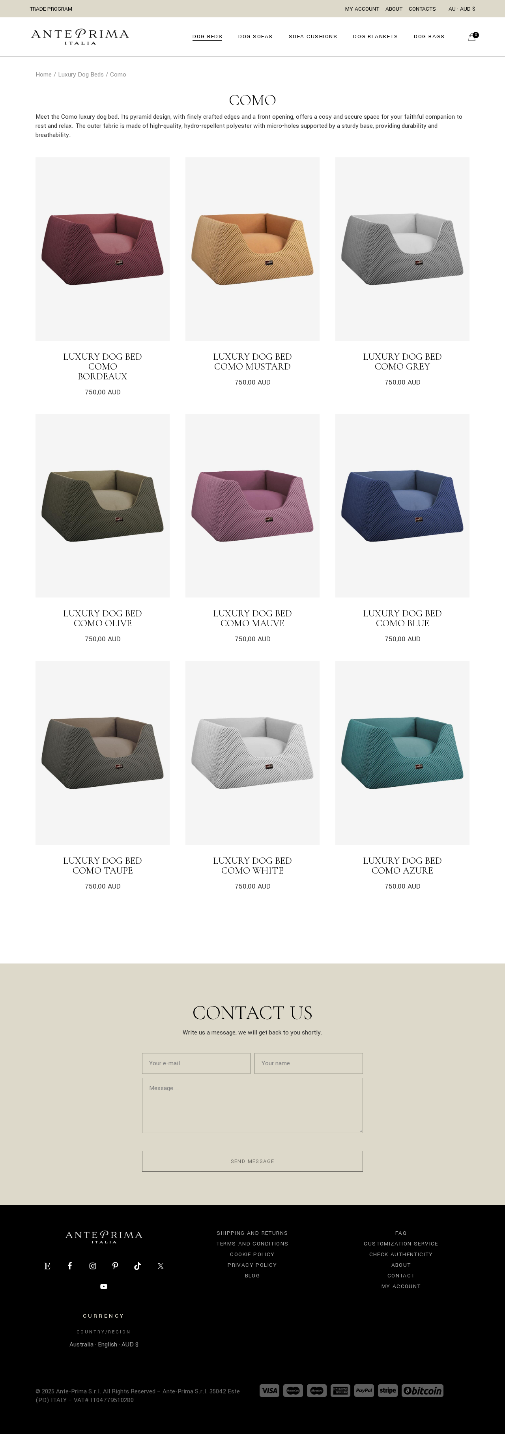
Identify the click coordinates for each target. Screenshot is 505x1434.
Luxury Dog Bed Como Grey (402, 361)
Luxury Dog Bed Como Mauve (252, 618)
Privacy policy (252, 1265)
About (393, 9)
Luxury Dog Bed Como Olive (102, 618)
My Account (362, 9)
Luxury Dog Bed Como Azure (402, 865)
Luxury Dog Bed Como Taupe (102, 865)
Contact (401, 1275)
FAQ (401, 1233)
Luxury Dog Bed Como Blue (402, 618)
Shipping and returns (252, 1233)
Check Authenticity (401, 1254)
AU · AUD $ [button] (462, 9)
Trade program (51, 9)
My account (401, 1286)
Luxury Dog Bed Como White (252, 865)
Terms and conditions (252, 1243)
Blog (252, 1275)
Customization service (401, 1243)
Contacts (422, 9)
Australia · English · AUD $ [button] (103, 1344)
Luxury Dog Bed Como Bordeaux (102, 366)
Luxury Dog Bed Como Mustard (252, 361)
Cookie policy (252, 1254)
